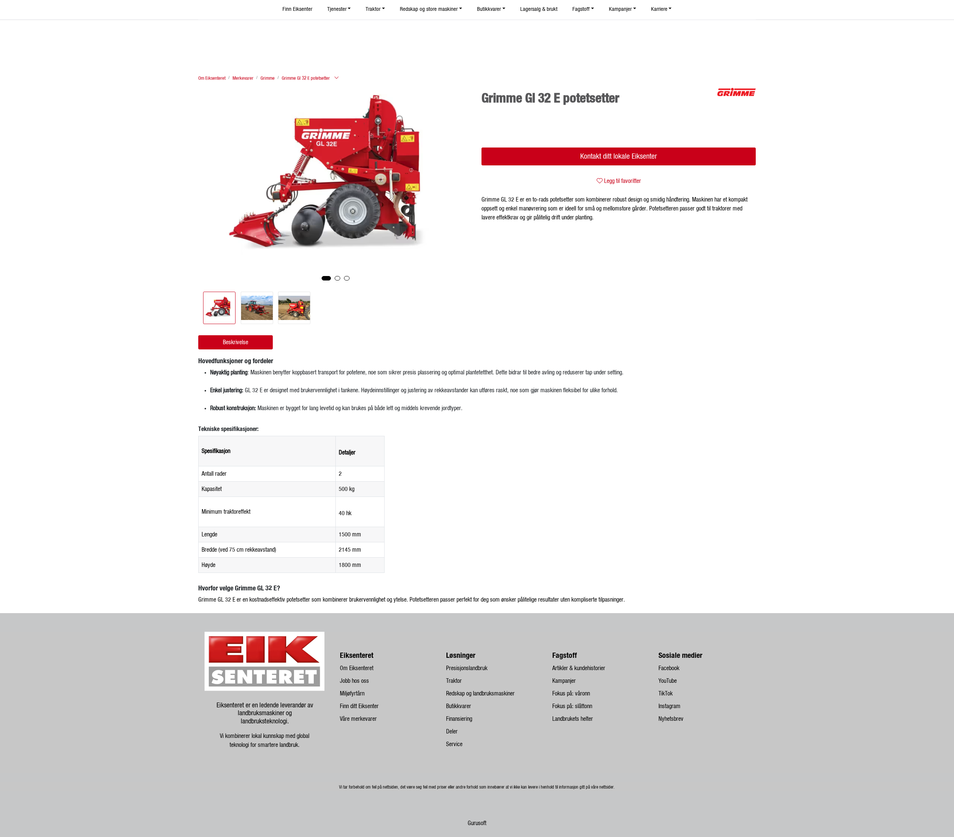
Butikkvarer (458, 706)
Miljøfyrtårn (352, 694)
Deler (452, 732)
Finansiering (459, 719)
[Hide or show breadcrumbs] (336, 78)
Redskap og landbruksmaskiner (480, 694)
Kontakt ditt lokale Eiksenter (618, 156)
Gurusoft (477, 823)
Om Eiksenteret (356, 668)
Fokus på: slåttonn (572, 706)
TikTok (665, 694)
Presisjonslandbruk (466, 668)
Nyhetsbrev (670, 719)
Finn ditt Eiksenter (359, 706)
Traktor (454, 681)
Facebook (668, 668)
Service (454, 744)
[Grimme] (736, 92)
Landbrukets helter (572, 719)
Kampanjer (564, 681)
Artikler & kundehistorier (578, 668)
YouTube (667, 681)
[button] (326, 278)
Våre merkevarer (358, 719)
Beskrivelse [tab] (235, 342)
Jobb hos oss (354, 681)
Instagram (669, 706)
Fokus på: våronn (571, 694)
